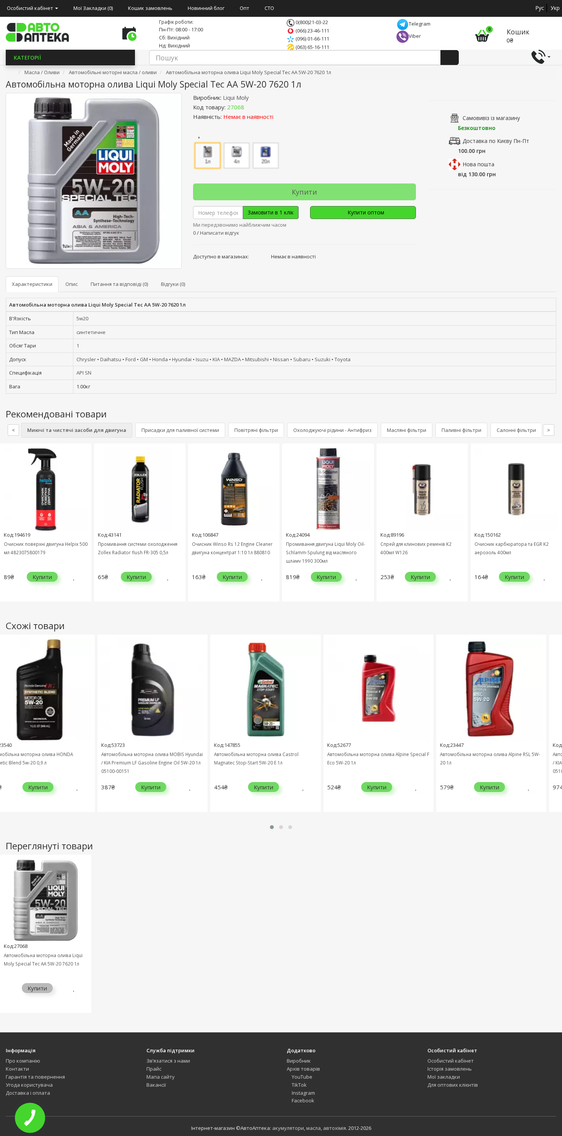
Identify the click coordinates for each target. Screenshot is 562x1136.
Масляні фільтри (406, 430)
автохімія (334, 1128)
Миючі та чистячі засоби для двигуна (76, 430)
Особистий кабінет (450, 1060)
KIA (216, 359)
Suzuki (322, 359)
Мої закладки (443, 1076)
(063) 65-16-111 (311, 47)
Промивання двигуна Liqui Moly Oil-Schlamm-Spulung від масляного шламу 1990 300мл (325, 552)
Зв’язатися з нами (168, 1060)
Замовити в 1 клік (271, 212)
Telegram (419, 23)
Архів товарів (303, 1068)
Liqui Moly (236, 97)
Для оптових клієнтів (452, 1084)
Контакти (17, 1068)
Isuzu (202, 359)
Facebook (302, 1100)
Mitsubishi (257, 359)
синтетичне (91, 332)
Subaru (301, 359)
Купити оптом (365, 212)
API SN (83, 372)
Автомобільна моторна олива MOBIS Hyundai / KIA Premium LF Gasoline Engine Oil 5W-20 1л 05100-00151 (85, 762)
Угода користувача (29, 1084)
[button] (271, 827)
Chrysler (86, 359)
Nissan (281, 359)
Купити (304, 191)
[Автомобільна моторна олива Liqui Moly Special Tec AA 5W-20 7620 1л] (94, 181)
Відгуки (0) (173, 284)
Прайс (153, 1068)
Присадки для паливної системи (180, 430)
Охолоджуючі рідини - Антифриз (332, 430)
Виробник (299, 1060)
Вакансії (156, 1084)
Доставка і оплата (28, 1092)
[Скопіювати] (250, 107)
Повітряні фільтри (256, 430)
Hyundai (182, 359)
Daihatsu (110, 359)
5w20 (82, 318)
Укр (555, 7)
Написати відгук (219, 232)
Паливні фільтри (461, 430)
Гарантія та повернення (35, 1076)
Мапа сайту (160, 1076)
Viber (415, 35)
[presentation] (7, 528)
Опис (71, 284)
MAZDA (232, 359)
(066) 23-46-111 (311, 30)
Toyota (343, 359)
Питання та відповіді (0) (119, 284)
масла (313, 1128)
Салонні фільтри (516, 430)
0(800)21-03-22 (311, 22)
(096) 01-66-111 (311, 38)
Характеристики (32, 284)
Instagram (303, 1092)
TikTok (299, 1084)
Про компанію (23, 1060)
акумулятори (288, 1128)
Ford (130, 359)
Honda (160, 359)
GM (144, 359)
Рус (539, 7)
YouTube (301, 1076)
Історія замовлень (449, 1068)
